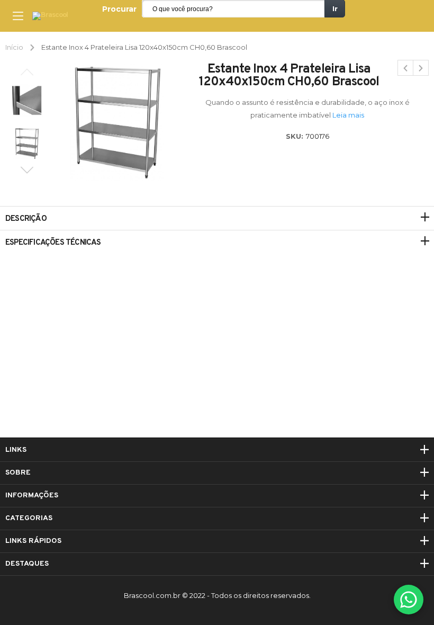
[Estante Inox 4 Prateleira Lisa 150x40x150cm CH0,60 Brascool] (421, 68)
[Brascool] (50, 16)
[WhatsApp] (408, 599)
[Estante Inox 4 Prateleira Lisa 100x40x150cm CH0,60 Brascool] (405, 68)
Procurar (119, 9)
